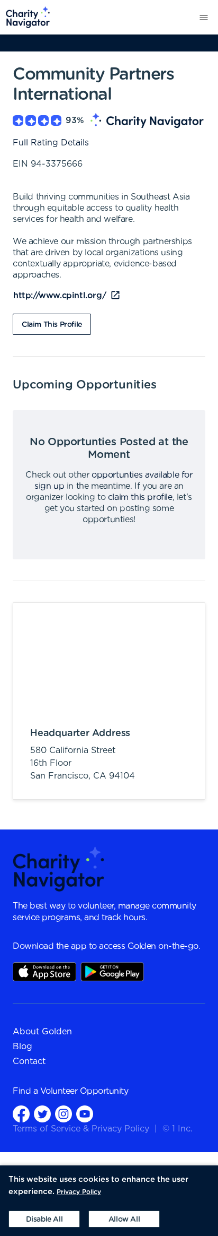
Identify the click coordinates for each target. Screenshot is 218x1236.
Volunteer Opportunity (84, 1091)
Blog (22, 1046)
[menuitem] (25, 17)
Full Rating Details (51, 143)
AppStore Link (44, 971)
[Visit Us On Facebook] (21, 1114)
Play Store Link (112, 971)
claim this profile (140, 497)
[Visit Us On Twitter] (42, 1114)
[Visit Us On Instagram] (63, 1114)
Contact (29, 1061)
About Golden (42, 1031)
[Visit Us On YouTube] (84, 1114)
